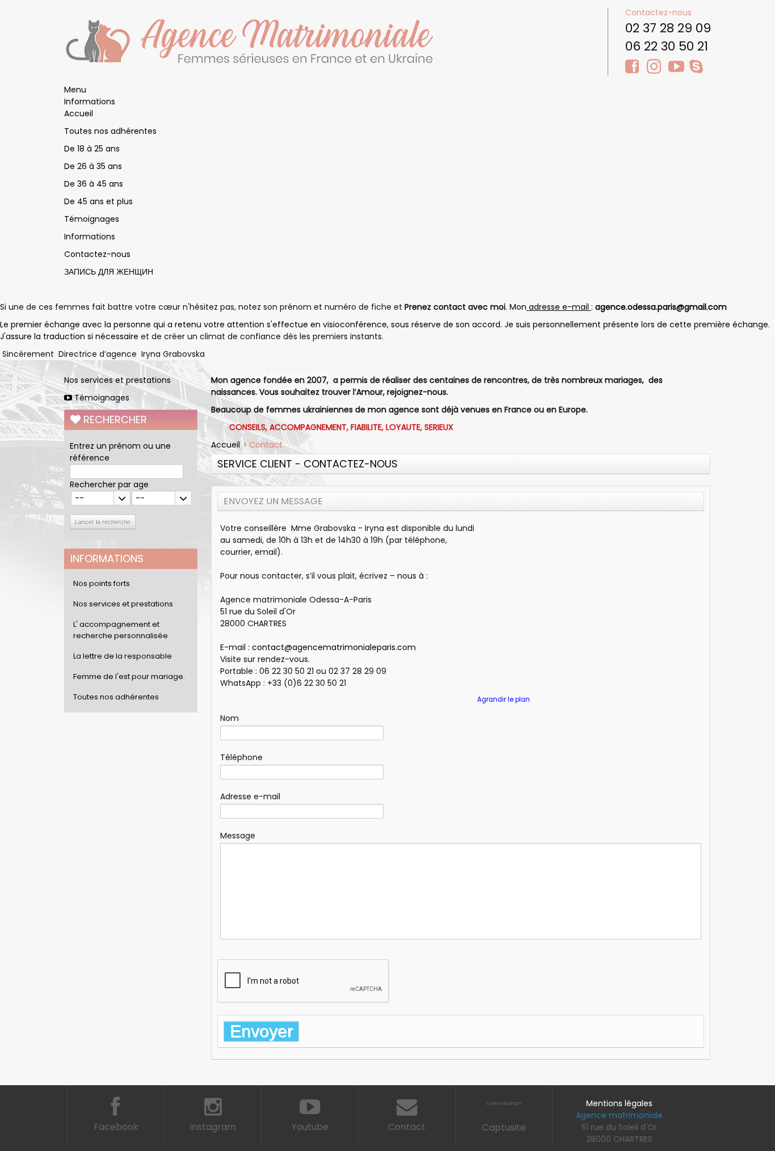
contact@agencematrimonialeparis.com (334, 647)
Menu (75, 89)
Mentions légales (619, 1103)
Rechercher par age (109, 484)
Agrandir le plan (503, 699)
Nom (229, 718)
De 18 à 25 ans (92, 148)
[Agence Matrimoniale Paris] (248, 40)
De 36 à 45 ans (93, 183)
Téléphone (241, 757)
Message (237, 835)
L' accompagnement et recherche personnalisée (120, 630)
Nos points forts (101, 583)
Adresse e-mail (250, 796)
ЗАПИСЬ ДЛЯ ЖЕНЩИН (108, 271)
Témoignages (91, 219)
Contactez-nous (658, 12)
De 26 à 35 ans (93, 166)
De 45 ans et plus (98, 201)
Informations (89, 101)
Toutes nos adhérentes (110, 131)
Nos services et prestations (117, 380)
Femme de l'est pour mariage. (129, 676)
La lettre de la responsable (122, 656)
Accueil (78, 113)
